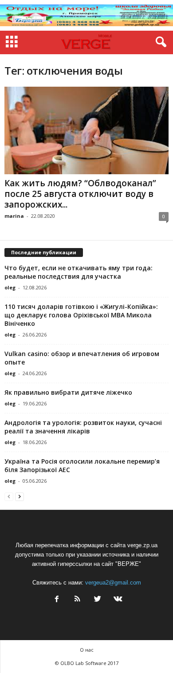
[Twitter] (97, 600)
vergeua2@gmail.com (113, 582)
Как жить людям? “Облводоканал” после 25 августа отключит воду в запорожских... (80, 193)
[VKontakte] (117, 600)
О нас (87, 649)
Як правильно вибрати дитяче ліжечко (68, 392)
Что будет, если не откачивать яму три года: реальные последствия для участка (78, 272)
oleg (10, 287)
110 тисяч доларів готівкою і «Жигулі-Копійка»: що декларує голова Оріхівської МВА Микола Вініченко (81, 315)
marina (14, 215)
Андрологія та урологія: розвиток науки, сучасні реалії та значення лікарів (83, 426)
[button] (159, 42)
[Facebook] (57, 600)
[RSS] (77, 600)
